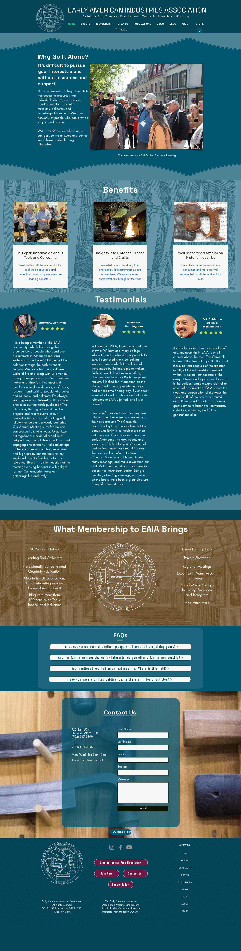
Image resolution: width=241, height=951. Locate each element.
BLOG (185, 896)
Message (123, 779)
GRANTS (185, 875)
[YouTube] (129, 847)
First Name (125, 729)
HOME (185, 853)
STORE (185, 911)
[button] (86, 24)
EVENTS (184, 860)
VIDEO (185, 889)
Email (121, 754)
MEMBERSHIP (185, 868)
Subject (122, 766)
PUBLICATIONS (185, 882)
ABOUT (185, 904)
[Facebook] (120, 847)
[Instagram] (111, 847)
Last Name (124, 741)
